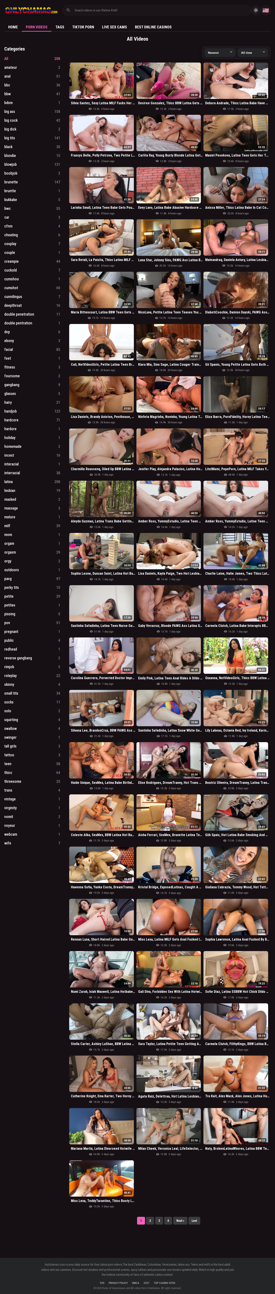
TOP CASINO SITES (164, 1283)
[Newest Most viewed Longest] (220, 53)
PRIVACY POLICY (118, 1283)
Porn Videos (36, 27)
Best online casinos (153, 27)
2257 (147, 1283)
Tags (59, 27)
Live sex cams (114, 27)
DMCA (135, 1283)
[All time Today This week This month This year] (253, 53)
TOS (102, 1283)
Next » (180, 1220)
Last (194, 1220)
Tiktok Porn (83, 27)
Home (13, 27)
